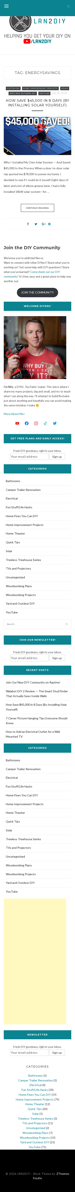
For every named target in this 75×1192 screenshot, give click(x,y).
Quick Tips (13, 542)
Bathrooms (13, 481)
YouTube (44, 93)
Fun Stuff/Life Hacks (19, 507)
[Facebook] (26, 423)
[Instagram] (36, 423)
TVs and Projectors (18, 568)
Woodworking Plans (19, 586)
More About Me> (14, 414)
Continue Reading (37, 208)
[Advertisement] (35, 961)
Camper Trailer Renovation (23, 490)
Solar (64, 88)
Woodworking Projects (21, 595)
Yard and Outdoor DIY (23, 93)
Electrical (13, 88)
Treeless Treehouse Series (23, 560)
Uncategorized (15, 577)
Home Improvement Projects (40, 88)
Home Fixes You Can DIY (22, 516)
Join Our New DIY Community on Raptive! (33, 682)
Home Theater (15, 533)
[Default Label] (17, 423)
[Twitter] (54, 423)
